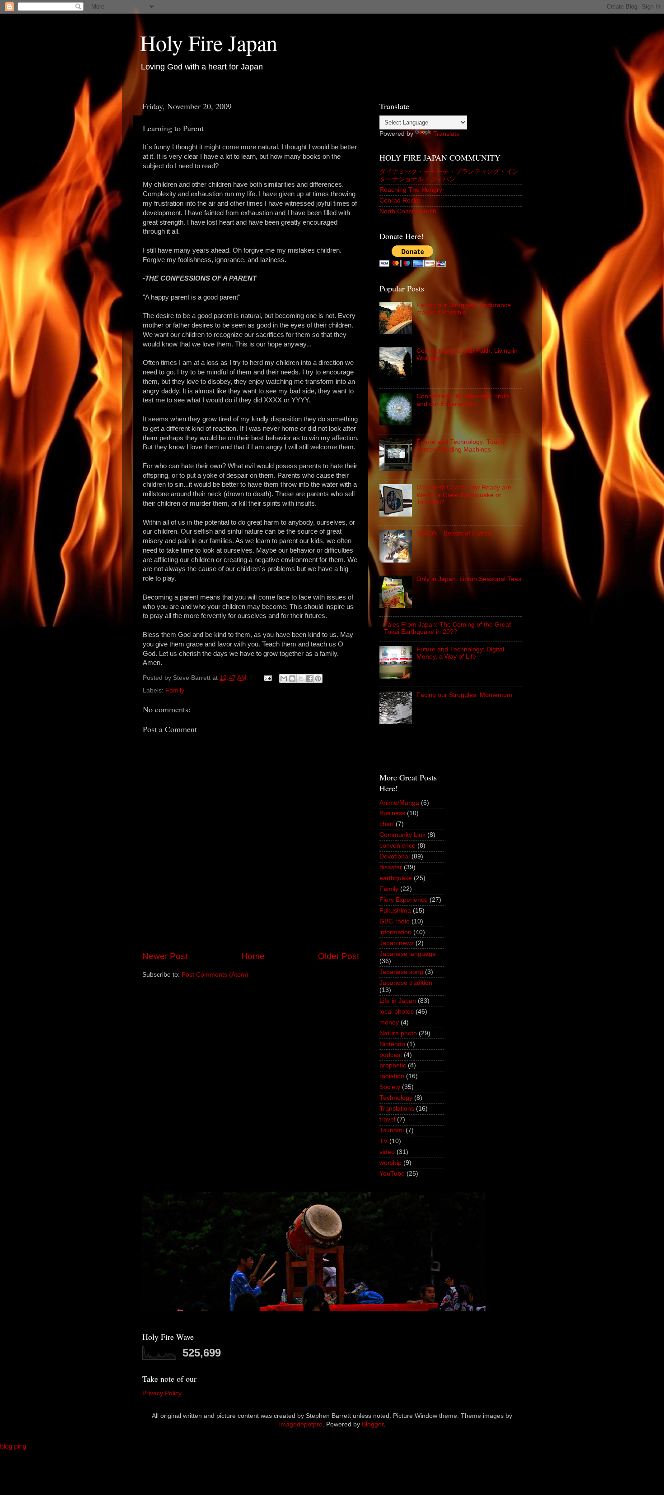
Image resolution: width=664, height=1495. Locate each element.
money (389, 1022)
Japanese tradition (405, 982)
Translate (446, 133)
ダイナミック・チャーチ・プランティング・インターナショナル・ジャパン (449, 175)
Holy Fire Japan (208, 42)
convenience (397, 845)
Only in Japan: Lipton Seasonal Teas (468, 579)
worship (390, 1162)
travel (387, 1119)
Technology (395, 1097)
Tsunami (391, 1130)
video (387, 1152)
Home (253, 956)
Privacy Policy (162, 1393)
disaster (390, 867)
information (395, 932)
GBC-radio (394, 921)
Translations (396, 1108)
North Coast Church (407, 211)
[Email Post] (267, 677)
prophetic (392, 1065)
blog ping (13, 1446)
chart (386, 824)
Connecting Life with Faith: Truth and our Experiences (462, 400)
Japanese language (407, 954)
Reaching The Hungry (410, 189)
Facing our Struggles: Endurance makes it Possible (463, 309)
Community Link (402, 834)
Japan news (396, 943)
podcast (390, 1055)
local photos (396, 1011)
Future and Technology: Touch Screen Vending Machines (460, 445)
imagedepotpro (301, 1424)
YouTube (392, 1173)
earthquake (395, 878)
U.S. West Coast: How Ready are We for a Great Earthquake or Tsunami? (463, 494)
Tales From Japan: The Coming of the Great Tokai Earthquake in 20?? (447, 628)
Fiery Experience (403, 899)
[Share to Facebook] (309, 678)
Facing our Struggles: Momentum (464, 695)
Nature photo (398, 1033)
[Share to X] (300, 678)
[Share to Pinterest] (318, 678)
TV (383, 1141)
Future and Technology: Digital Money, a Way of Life (460, 653)
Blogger (372, 1424)
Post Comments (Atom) (215, 974)
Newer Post (164, 956)
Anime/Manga (399, 802)
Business (392, 813)
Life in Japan (397, 1000)
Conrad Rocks (399, 200)
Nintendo (392, 1044)
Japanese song (401, 972)
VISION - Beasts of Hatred (453, 533)
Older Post (338, 956)
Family (174, 690)
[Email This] (283, 678)
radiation (391, 1076)
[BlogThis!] (292, 678)
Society (389, 1087)
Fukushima (395, 910)
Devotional (394, 856)
